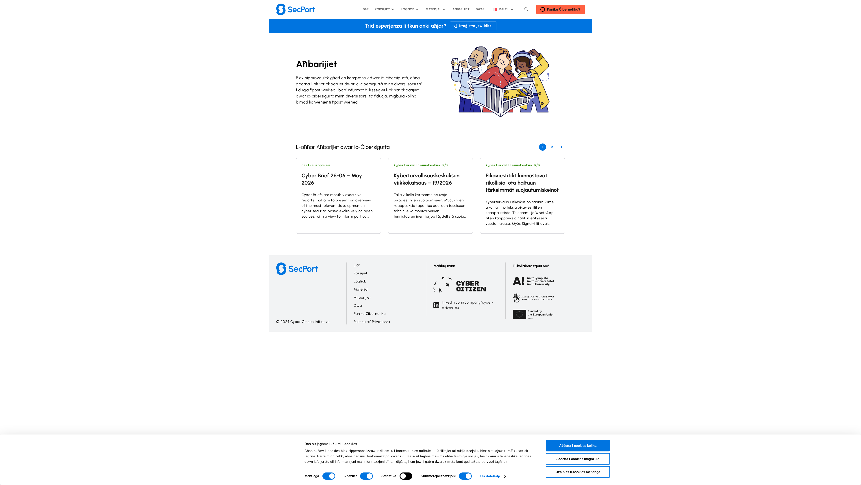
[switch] (366, 476)
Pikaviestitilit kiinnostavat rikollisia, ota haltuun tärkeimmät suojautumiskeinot (522, 182)
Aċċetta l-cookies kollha (577, 446)
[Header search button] (526, 9)
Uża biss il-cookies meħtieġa (578, 472)
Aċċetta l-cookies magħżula (577, 459)
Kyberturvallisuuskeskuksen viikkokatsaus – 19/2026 (426, 179)
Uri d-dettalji (490, 476)
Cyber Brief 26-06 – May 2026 (332, 179)
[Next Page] (561, 147)
